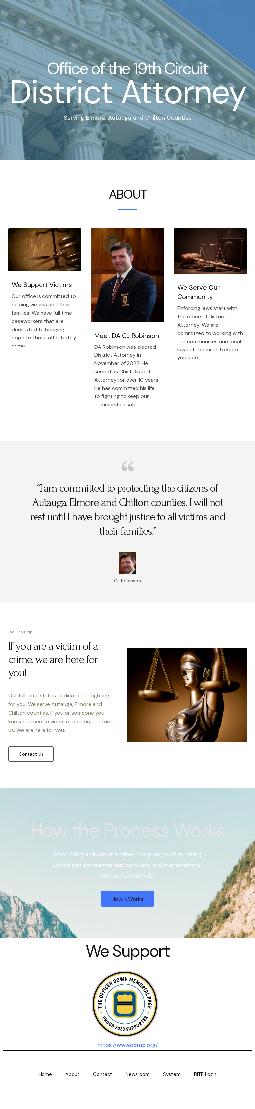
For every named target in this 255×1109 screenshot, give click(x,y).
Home (45, 1074)
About (72, 1074)
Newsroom (138, 1074)
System (172, 1074)
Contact (102, 1074)
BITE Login (205, 1074)
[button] (31, 754)
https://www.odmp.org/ (127, 1045)
